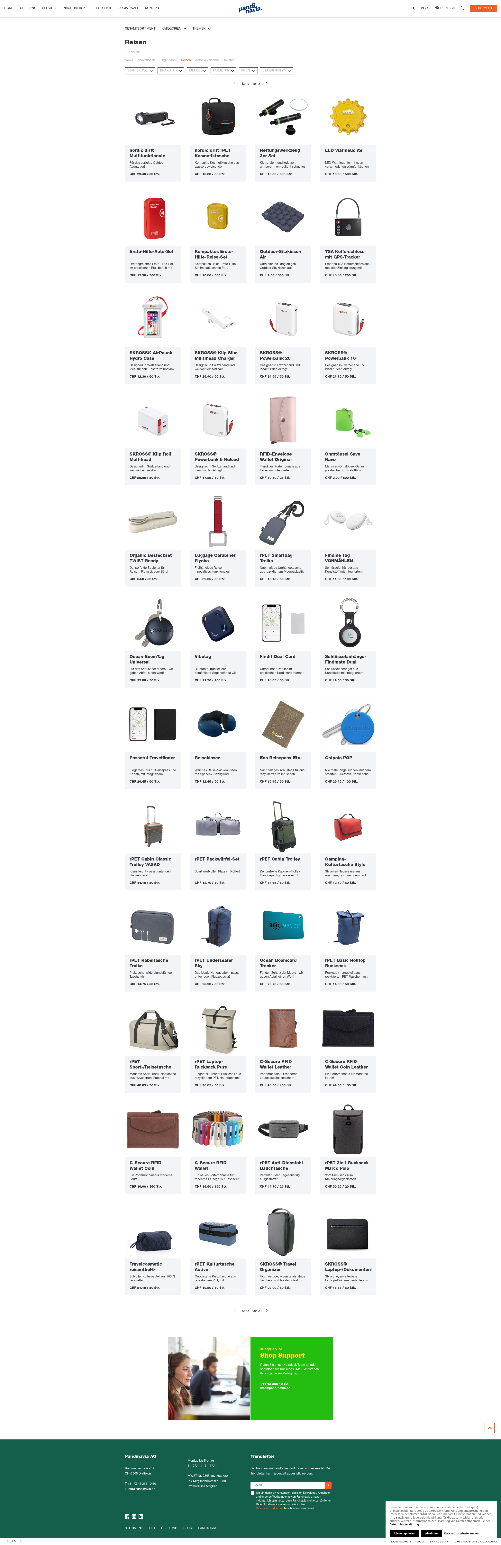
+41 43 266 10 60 (274, 1383)
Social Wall (128, 8)
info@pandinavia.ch (275, 1388)
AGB (420, 1541)
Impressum (439, 1541)
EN (14, 1541)
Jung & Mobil (168, 60)
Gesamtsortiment (140, 28)
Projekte (104, 8)
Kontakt (152, 8)
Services (49, 8)
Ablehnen (431, 1533)
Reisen (186, 60)
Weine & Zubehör (207, 60)
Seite (245, 84)
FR (21, 1541)
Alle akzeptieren (404, 1533)
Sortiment (483, 8)
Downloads (401, 1541)
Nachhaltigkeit (77, 8)
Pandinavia (207, 1528)
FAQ (152, 1528)
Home (9, 8)
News (129, 60)
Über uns (28, 8)
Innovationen (146, 60)
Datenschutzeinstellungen (461, 1533)
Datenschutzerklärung (269, 1508)
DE (7, 1541)
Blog (425, 8)
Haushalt (229, 60)
